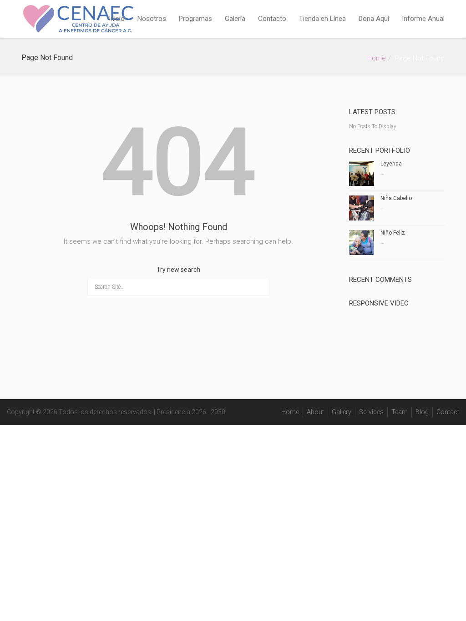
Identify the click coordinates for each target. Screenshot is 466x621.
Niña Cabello (396, 198)
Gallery (341, 412)
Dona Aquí (374, 19)
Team (399, 412)
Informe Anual (423, 19)
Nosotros (151, 19)
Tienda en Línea (322, 19)
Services (371, 412)
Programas (195, 19)
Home (376, 58)
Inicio (117, 19)
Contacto (272, 19)
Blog (422, 412)
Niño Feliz (392, 233)
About (315, 412)
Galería (235, 19)
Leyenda (391, 163)
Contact (447, 412)
